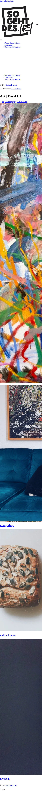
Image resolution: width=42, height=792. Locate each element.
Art (3, 102)
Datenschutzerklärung (12, 43)
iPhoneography (10, 102)
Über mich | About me (12, 47)
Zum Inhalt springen (7, 1)
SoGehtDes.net (11, 85)
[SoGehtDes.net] (19, 37)
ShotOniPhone (22, 102)
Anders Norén (16, 89)
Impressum (8, 45)
